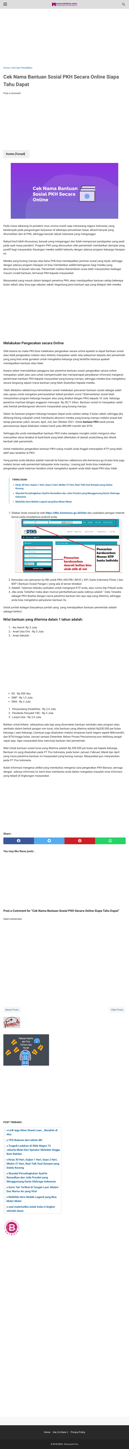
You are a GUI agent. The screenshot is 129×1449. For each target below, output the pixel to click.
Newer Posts (12, 1009)
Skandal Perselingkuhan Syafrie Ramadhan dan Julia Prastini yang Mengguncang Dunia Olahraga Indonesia (31, 1177)
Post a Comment (12, 93)
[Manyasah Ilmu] (64, 4)
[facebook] (18, 840)
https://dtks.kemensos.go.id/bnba (66, 512)
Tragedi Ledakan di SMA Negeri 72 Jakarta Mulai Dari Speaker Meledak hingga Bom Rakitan (33, 1149)
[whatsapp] (110, 840)
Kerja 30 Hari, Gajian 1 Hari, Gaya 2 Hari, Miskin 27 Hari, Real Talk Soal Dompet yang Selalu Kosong (33, 1163)
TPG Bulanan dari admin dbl (25, 1140)
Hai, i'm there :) (60, 1432)
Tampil (20, 154)
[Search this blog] (124, 4)
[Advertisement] (64, 37)
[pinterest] (79, 840)
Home (47, 1432)
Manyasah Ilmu (71, 1444)
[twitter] (49, 840)
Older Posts (117, 1009)
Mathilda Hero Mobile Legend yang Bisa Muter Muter (43, 501)
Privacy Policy (78, 1432)
